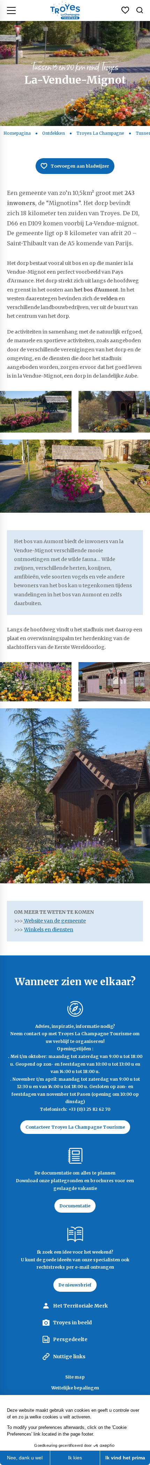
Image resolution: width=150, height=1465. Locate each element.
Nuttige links (69, 1356)
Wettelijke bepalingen (75, 1387)
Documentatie (75, 1205)
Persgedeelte (70, 1339)
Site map (75, 1377)
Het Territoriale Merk (80, 1306)
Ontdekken (53, 133)
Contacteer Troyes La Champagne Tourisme (75, 1127)
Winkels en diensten (48, 929)
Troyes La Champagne (100, 133)
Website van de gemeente (54, 921)
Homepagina (17, 133)
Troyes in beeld (72, 1322)
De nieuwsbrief (75, 1285)
